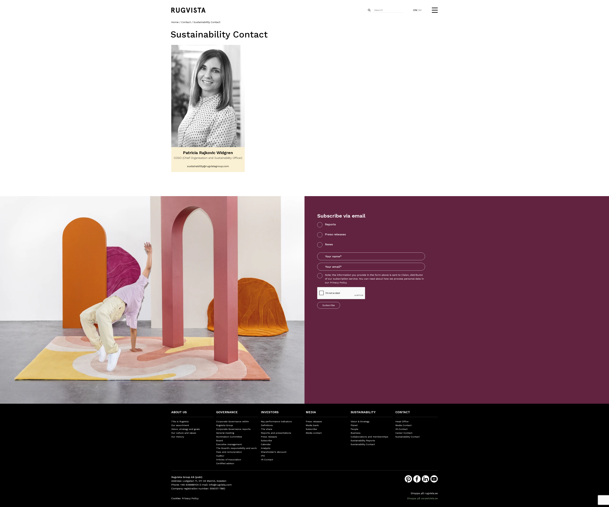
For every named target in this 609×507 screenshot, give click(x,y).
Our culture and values (183, 433)
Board (219, 440)
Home (175, 22)
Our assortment (180, 425)
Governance (227, 412)
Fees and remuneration (229, 452)
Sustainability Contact (363, 444)
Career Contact (403, 433)
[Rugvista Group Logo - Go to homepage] (188, 10)
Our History (177, 436)
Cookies (176, 498)
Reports (330, 224)
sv (420, 10)
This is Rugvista (180, 421)
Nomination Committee (229, 436)
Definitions (267, 425)
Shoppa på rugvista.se (424, 493)
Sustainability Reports (363, 440)
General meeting (225, 433)
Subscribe (328, 305)
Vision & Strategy (360, 421)
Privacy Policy (338, 282)
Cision (405, 274)
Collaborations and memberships (369, 436)
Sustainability (363, 412)
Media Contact (403, 425)
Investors (269, 412)
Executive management (229, 444)
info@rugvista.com (220, 484)
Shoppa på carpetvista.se (422, 498)
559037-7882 (217, 488)
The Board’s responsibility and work (236, 448)
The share (266, 429)
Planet (354, 425)
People (354, 429)
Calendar (266, 444)
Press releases (335, 234)
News (329, 244)
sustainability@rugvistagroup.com (208, 166)
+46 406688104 (189, 484)
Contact (186, 22)
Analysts (265, 448)
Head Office (402, 421)
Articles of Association (228, 459)
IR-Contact (267, 459)
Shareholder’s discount (273, 452)
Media (311, 412)
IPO (263, 455)
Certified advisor (225, 463)
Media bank (312, 425)
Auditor (220, 455)
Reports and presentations (276, 433)
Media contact (314, 433)
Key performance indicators (276, 421)
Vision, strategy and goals (185, 429)
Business (355, 433)
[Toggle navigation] (434, 10)
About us (179, 412)
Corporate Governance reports (233, 429)
